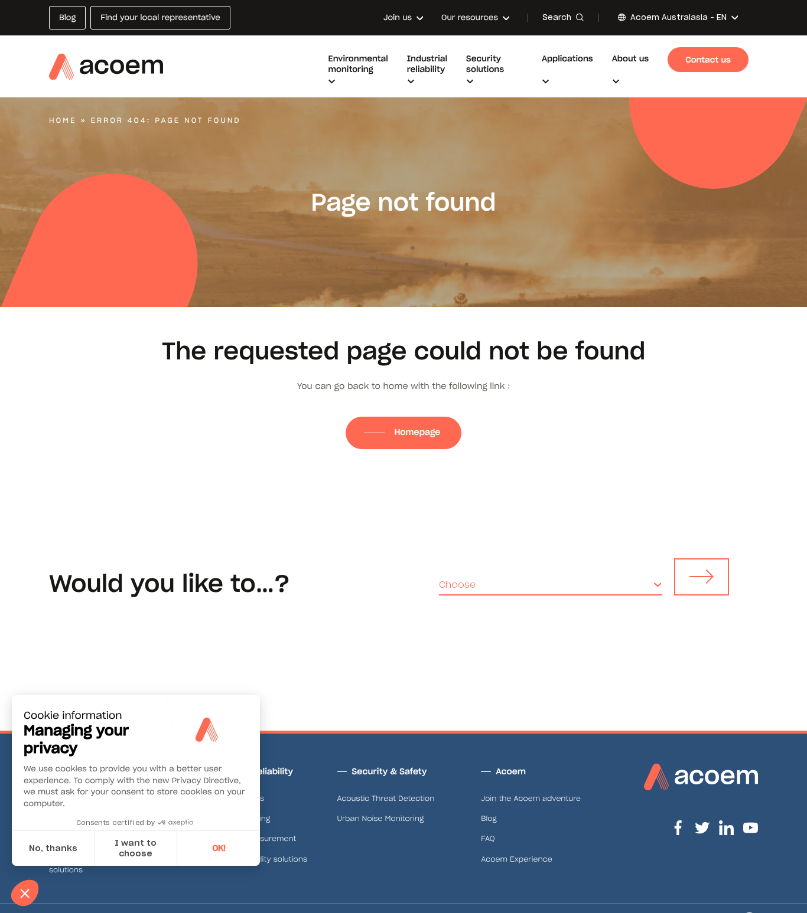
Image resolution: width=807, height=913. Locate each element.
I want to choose (136, 848)
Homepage (418, 432)
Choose (457, 584)
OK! (219, 848)
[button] (25, 893)
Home (62, 120)
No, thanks (53, 848)
